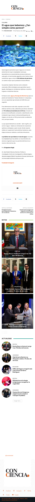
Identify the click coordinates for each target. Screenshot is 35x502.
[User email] (17, 188)
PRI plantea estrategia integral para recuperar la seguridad (21, 382)
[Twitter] (3, 495)
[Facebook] (3, 490)
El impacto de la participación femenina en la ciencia (9, 211)
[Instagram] (13, 490)
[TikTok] (24, 490)
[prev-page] (3, 332)
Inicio (3, 19)
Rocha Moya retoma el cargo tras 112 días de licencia (17, 254)
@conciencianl (9, 455)
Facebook (4, 162)
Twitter (8, 495)
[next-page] (6, 332)
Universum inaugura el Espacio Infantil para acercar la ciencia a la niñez (26, 212)
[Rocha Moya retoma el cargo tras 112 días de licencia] (17, 240)
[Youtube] (12, 495)
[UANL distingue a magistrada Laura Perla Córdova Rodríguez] (17, 311)
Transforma (14, 500)
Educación (17, 322)
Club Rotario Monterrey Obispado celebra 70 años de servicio (17, 290)
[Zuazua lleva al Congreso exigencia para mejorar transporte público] (6, 393)
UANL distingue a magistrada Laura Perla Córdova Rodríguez (17, 325)
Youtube (17, 495)
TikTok (29, 491)
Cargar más (17, 401)
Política (17, 251)
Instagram (11, 162)
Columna (8, 19)
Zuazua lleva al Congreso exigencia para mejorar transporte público (21, 393)
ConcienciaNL (7, 498)
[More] (26, 36)
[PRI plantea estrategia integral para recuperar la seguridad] (6, 381)
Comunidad (17, 286)
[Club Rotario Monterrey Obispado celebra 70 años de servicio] (17, 275)
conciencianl (8, 30)
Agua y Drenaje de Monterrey (19, 95)
